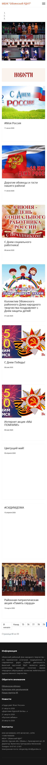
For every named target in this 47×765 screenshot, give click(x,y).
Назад (16, 624)
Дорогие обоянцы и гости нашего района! (21, 184)
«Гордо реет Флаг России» (13, 705)
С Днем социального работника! (17, 243)
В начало (6, 626)
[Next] (2, 62)
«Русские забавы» (9, 717)
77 (33, 624)
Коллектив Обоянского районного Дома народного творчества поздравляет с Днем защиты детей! (22, 306)
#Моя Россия (12, 123)
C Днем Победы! (14, 362)
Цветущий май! (14, 448)
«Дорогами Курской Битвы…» (15, 711)
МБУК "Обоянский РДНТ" (16, 3)
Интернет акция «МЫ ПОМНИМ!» (18, 423)
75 (23, 624)
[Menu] (43, 3)
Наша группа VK (10, 692)
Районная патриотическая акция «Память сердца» (21, 601)
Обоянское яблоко (11, 686)
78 (38, 624)
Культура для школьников (15, 689)
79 (44, 624)
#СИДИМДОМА (14, 507)
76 (28, 624)
